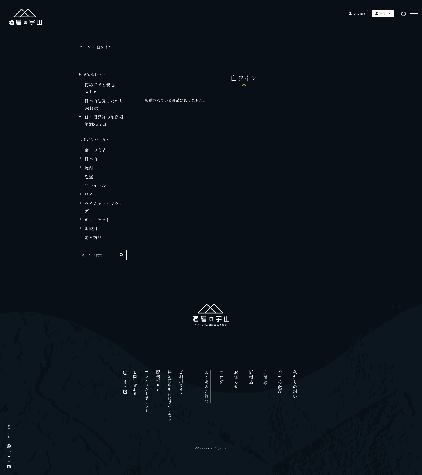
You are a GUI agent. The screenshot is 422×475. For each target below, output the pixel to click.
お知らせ (236, 379)
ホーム (85, 46)
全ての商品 (95, 149)
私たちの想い (295, 384)
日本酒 (91, 158)
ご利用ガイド (181, 383)
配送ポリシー (158, 383)
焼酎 (89, 167)
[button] (403, 13)
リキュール (95, 185)
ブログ (221, 377)
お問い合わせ (135, 383)
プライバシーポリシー (146, 391)
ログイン (385, 14)
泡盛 (89, 176)
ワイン (91, 194)
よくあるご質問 (206, 386)
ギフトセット (97, 220)
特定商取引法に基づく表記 (170, 396)
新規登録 (359, 14)
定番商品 (93, 237)
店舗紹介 (265, 379)
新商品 (250, 377)
